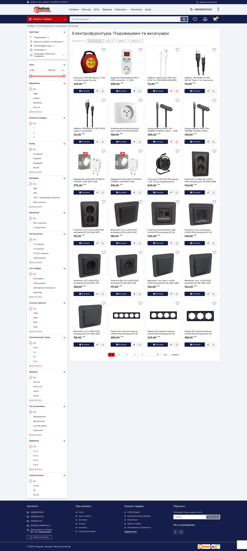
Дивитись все (35, 112)
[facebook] (175, 532)
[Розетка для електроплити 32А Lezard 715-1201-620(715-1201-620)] (127, 113)
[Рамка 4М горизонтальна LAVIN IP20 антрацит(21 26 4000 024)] (163, 316)
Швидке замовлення (97, 91)
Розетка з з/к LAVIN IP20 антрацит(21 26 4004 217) (86, 283)
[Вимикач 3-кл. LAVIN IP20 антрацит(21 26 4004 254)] (127, 214)
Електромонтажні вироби (138, 516)
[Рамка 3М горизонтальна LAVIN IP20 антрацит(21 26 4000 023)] (200, 316)
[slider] (30, 76)
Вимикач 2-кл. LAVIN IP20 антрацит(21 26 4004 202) (198, 283)
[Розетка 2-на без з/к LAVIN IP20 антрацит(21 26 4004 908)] (200, 163)
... (150, 355)
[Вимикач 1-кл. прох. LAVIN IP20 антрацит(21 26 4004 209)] (163, 265)
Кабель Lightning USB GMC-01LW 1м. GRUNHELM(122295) (162, 80)
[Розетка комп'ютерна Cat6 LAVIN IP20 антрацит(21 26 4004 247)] (163, 214)
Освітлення (132, 520)
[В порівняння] (102, 91)
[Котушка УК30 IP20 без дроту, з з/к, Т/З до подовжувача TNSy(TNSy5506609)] (163, 163)
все (165, 355)
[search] (184, 19)
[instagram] (181, 532)
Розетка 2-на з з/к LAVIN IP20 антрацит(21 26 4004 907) (89, 232)
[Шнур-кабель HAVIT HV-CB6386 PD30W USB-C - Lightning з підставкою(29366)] (200, 113)
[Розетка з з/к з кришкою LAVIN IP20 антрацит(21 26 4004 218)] (200, 214)
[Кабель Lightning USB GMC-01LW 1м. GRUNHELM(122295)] (163, 62)
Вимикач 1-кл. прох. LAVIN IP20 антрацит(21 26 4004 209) (163, 283)
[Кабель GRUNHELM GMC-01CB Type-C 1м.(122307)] (89, 113)
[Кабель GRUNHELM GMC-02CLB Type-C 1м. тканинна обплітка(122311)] (200, 62)
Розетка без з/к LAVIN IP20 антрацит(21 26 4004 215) (124, 283)
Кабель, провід (134, 524)
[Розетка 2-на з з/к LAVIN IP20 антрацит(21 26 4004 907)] (89, 214)
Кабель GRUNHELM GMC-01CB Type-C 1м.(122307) (89, 131)
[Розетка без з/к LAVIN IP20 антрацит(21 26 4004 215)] (127, 265)
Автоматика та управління (139, 527)
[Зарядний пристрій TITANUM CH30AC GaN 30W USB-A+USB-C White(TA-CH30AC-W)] (127, 163)
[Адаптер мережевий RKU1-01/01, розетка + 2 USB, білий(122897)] (127, 62)
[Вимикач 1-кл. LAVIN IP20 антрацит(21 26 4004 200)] (89, 316)
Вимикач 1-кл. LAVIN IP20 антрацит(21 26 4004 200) (87, 334)
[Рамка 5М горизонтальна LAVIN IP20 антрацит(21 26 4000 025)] (127, 316)
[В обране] (103, 50)
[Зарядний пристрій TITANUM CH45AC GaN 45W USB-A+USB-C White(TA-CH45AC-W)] (89, 163)
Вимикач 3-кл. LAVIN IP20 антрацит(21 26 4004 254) (124, 232)
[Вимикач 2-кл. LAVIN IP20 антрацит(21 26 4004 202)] (200, 265)
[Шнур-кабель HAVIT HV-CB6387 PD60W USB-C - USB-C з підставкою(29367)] (163, 113)
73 (158, 355)
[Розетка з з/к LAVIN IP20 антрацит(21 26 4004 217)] (89, 265)
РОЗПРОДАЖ (133, 512)
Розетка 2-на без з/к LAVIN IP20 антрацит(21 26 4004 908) (200, 181)
